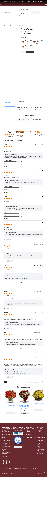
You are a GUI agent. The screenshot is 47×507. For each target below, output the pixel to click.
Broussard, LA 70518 (7, 434)
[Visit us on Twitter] (7, 460)
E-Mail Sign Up (40, 439)
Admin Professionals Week (12, 25)
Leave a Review (40, 446)
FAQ (40, 434)
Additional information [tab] (10, 106)
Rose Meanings (40, 450)
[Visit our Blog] (6, 463)
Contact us (40, 447)
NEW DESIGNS (24, 2)
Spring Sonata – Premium (28, 46)
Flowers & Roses (19, 2)
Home (5, 25)
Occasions (12, 1)
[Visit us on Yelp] (10, 460)
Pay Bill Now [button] (18, 447)
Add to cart (30, 52)
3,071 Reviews (9, 136)
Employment (40, 440)
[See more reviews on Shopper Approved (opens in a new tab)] (12, 239)
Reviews (40, 444)
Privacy (29, 431)
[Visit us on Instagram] (9, 462)
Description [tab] (7, 102)
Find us (4, 437)
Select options (11, 413)
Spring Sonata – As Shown (28, 41)
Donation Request (40, 449)
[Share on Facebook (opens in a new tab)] (8, 240)
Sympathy (6, 1)
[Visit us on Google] (6, 458)
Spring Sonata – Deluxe (39, 41)
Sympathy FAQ (40, 436)
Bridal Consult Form (40, 437)
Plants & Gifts (29, 2)
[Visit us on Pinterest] (3, 460)
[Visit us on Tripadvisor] (9, 458)
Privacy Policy (10, 473)
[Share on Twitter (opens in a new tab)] (10, 239)
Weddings (40, 1)
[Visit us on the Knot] (6, 462)
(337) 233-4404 (24, 15)
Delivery (29, 430)
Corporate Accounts (29, 428)
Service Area (40, 433)
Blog (40, 431)
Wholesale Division (29, 437)
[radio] (23, 131)
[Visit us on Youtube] (3, 462)
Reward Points (29, 433)
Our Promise (40, 428)
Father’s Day (35, 2)
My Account (40, 453)
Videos (40, 452)
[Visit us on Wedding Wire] (3, 463)
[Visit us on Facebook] (3, 458)
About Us (40, 430)
